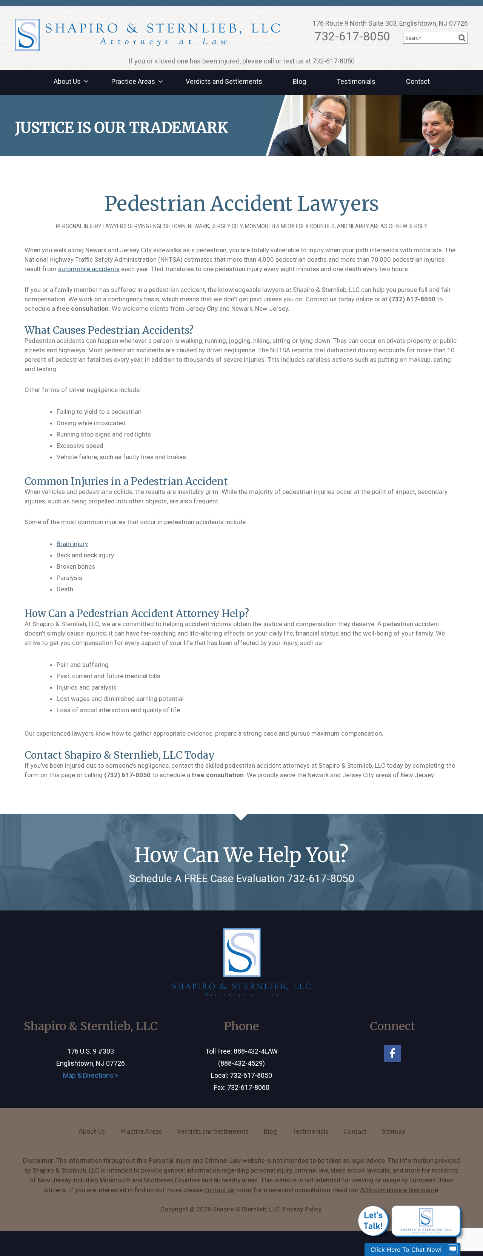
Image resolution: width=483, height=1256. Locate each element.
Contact (418, 81)
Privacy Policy (302, 1209)
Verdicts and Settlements (224, 81)
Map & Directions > (90, 1075)
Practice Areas (133, 81)
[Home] (147, 35)
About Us (67, 81)
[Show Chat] (453, 1249)
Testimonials (356, 81)
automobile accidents (89, 269)
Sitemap (393, 1131)
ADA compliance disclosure (399, 1190)
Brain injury (72, 544)
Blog (299, 81)
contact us (219, 1190)
